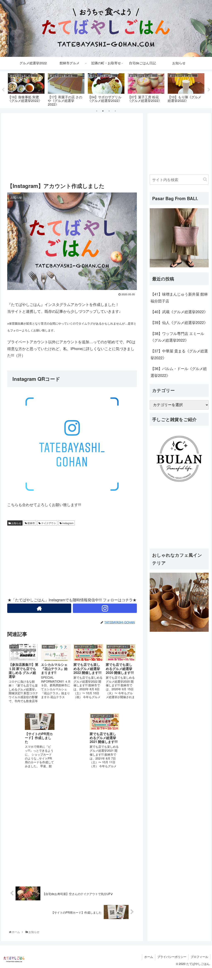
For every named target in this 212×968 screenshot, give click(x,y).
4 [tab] (115, 111)
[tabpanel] (26, 89)
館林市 (31, 523)
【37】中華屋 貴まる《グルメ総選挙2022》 (179, 354)
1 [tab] (97, 111)
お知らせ (16, 523)
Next (209, 90)
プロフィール (199, 957)
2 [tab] (103, 111)
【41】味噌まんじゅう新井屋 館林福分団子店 (179, 297)
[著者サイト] (39, 608)
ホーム (148, 957)
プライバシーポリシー (171, 957)
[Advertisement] (72, 147)
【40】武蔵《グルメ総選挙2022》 (179, 311)
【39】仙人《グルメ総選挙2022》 (179, 322)
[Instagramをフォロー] (105, 608)
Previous (3, 90)
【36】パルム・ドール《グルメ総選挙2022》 (179, 372)
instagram (67, 523)
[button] (205, 179)
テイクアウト (48, 523)
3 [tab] (109, 111)
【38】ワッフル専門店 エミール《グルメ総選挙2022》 (177, 337)
